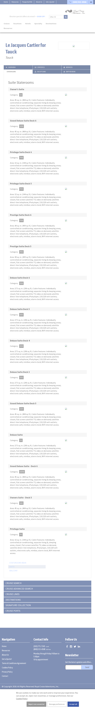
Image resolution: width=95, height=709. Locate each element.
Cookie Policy (21, 698)
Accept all (73, 704)
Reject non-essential (36, 704)
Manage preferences (57, 704)
